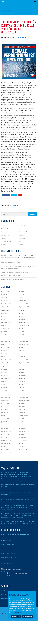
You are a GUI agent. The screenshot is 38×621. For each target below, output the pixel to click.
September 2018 (24, 431)
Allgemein (4, 226)
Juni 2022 (4, 369)
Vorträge (3, 244)
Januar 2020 (4, 412)
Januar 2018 (22, 437)
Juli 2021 (21, 384)
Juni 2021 (4, 388)
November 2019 (23, 412)
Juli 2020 (21, 403)
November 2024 (23, 322)
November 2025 (23, 304)
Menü (35, 2)
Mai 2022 (21, 369)
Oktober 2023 (5, 344)
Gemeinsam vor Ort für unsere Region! (12, 279)
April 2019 (4, 425)
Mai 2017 (21, 447)
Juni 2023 (4, 350)
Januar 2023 (22, 356)
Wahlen (21, 244)
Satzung (4, 590)
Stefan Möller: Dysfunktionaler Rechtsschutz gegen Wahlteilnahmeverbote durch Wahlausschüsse (17, 507)
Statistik (21, 235)
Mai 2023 (21, 350)
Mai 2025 (21, 313)
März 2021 (22, 391)
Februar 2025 (5, 319)
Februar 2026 (5, 301)
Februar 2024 (5, 338)
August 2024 (5, 329)
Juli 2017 (21, 443)
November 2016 (6, 453)
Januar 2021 (22, 394)
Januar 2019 (22, 428)
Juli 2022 (21, 366)
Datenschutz (5, 599)
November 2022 (23, 360)
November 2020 (23, 397)
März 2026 (22, 297)
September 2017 (6, 443)
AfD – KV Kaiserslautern (9, 557)
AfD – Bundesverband (8, 544)
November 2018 (6, 431)
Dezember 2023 (6, 341)
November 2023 (23, 341)
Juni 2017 (4, 447)
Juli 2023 (21, 347)
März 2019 (22, 425)
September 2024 (24, 325)
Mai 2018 (4, 437)
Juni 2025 (4, 313)
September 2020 (24, 400)
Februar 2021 (5, 394)
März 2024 (22, 335)
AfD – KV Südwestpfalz (9, 553)
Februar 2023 (5, 356)
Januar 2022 (22, 375)
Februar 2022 (5, 375)
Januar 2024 (22, 338)
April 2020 (22, 406)
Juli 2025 (21, 310)
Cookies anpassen (27, 616)
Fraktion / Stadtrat (6, 229)
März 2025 (22, 316)
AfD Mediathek (6, 540)
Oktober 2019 (5, 416)
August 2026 (5, 291)
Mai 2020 (4, 406)
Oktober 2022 (5, 363)
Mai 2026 (21, 294)
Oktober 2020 (5, 400)
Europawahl (22, 226)
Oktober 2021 (5, 381)
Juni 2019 (4, 422)
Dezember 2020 (6, 397)
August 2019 (5, 419)
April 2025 (4, 316)
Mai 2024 (21, 332)
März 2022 (22, 372)
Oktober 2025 (5, 307)
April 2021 (4, 391)
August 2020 (5, 403)
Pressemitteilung (24, 232)
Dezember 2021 (6, 378)
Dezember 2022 (6, 360)
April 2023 (4, 353)
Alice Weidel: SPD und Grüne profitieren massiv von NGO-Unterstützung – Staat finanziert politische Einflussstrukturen (17, 515)
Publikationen (5, 235)
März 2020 (4, 409)
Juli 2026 (21, 291)
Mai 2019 (21, 422)
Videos (21, 241)
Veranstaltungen (6, 241)
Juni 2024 (4, 332)
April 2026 (4, 297)
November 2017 (6, 440)
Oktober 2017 (23, 440)
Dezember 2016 (23, 450)
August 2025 (5, 310)
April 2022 (4, 372)
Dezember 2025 (6, 304)
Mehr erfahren (17, 612)
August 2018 (5, 434)
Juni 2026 (4, 294)
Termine (3, 238)
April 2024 (4, 335)
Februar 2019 (5, 428)
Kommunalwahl (23, 229)
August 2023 (5, 347)
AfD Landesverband (8, 549)
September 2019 (24, 416)
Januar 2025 (22, 319)
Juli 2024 (21, 329)
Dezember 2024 (6, 322)
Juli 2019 (21, 419)
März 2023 (22, 353)
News (16, 205)
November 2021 (23, 378)
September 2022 (24, 363)
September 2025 (24, 307)
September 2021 (24, 381)
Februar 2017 (5, 450)
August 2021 (5, 384)
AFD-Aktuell (13, 468)
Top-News (22, 238)
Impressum (5, 594)
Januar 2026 (22, 301)
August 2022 (5, 366)
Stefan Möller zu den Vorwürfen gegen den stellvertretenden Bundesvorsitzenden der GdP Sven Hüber (18, 484)
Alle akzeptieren (16, 616)
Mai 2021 (21, 388)
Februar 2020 (23, 409)
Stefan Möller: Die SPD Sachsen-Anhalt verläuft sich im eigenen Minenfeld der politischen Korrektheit (18, 493)
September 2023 (24, 344)
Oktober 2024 (5, 325)
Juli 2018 (21, 434)
